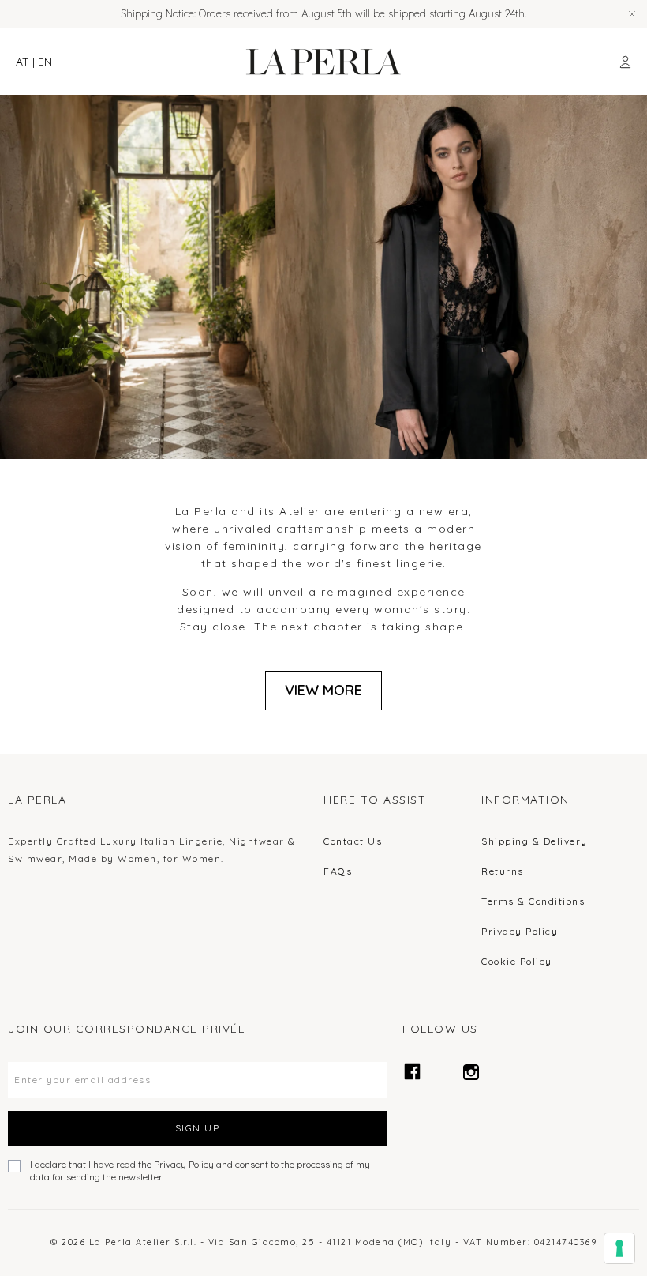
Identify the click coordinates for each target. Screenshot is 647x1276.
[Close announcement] (632, 14)
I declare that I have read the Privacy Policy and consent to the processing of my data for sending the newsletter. (200, 1170)
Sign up (197, 1128)
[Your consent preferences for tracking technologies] (619, 1248)
